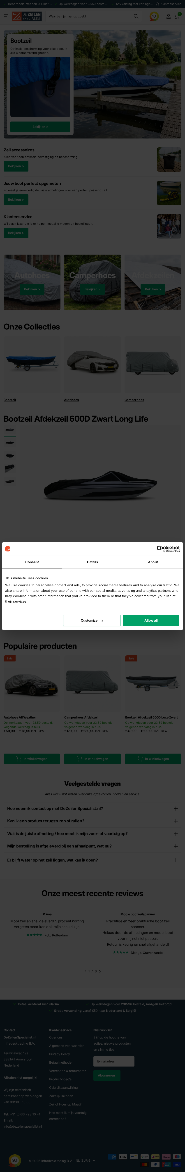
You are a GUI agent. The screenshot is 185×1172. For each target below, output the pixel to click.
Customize (89, 620)
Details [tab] (92, 562)
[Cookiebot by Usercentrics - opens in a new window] (160, 548)
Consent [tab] (32, 562)
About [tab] (153, 562)
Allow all (151, 620)
